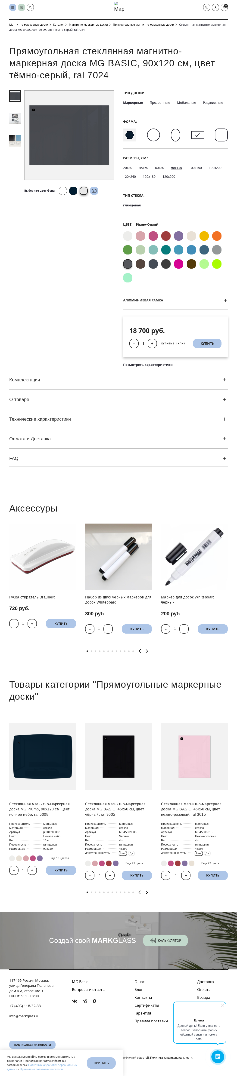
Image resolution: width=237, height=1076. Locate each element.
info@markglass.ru (24, 1016)
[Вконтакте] (74, 1001)
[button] (215, 7)
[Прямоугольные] (197, 135)
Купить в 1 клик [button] (173, 343)
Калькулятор (169, 940)
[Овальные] (175, 135)
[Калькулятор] (21, 7)
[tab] (15, 96)
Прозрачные (160, 102)
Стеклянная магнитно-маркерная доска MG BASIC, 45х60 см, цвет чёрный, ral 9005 (115, 809)
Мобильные (186, 102)
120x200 (168, 176)
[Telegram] (85, 1001)
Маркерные (133, 102)
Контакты (143, 997)
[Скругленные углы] (221, 135)
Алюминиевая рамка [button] (143, 300)
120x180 (149, 176)
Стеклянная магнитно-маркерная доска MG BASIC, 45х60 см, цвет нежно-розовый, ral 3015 (191, 809)
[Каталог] (12, 7)
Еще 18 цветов (59, 858)
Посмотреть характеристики (148, 364)
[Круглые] (153, 135)
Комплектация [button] (24, 379)
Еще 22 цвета (134, 863)
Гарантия (142, 1013)
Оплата (204, 989)
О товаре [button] (19, 399)
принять (101, 1063)
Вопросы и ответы (88, 989)
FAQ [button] (14, 458)
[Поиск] (30, 7)
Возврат (204, 997)
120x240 (129, 176)
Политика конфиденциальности (171, 1057)
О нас (139, 981)
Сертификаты (146, 1005)
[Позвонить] (206, 7)
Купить (61, 623)
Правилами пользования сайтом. (42, 1069)
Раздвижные (213, 102)
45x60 (143, 168)
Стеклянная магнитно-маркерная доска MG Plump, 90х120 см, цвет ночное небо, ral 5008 (39, 809)
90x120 (176, 168)
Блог (138, 989)
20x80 (127, 168)
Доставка (205, 981)
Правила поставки (151, 1021)
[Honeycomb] (129, 135)
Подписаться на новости (32, 1044)
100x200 (215, 168)
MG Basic (80, 981)
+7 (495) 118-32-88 (25, 1006)
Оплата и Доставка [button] (30, 438)
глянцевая (132, 205)
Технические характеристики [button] (40, 419)
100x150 (195, 168)
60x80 (159, 168)
